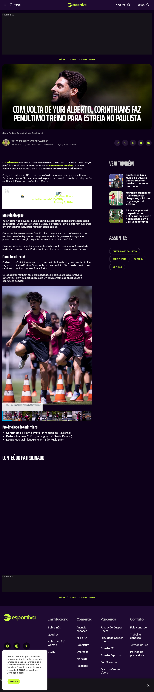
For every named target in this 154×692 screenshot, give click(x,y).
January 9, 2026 (63, 202)
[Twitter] (26, 646)
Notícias (117, 267)
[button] (89, 288)
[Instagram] (16, 646)
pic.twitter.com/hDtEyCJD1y (47, 199)
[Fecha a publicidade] (148, 685)
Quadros (53, 634)
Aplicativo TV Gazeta (56, 643)
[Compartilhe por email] (149, 143)
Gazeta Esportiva (111, 655)
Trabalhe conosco (135, 636)
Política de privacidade (137, 653)
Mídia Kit (82, 638)
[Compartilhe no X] (133, 143)
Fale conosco (138, 627)
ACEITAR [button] (14, 681)
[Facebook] (7, 646)
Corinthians (88, 59)
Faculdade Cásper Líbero (111, 639)
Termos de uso (139, 645)
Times (16, 4)
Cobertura (83, 645)
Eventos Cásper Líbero (110, 671)
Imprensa (82, 652)
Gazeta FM (107, 648)
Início (62, 59)
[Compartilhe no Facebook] (141, 143)
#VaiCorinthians (63, 196)
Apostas (121, 4)
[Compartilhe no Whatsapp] (125, 143)
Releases (82, 666)
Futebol (138, 259)
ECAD (51, 652)
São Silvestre (108, 662)
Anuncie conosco (82, 629)
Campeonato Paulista (124, 251)
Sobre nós (54, 627)
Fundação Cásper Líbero (111, 629)
